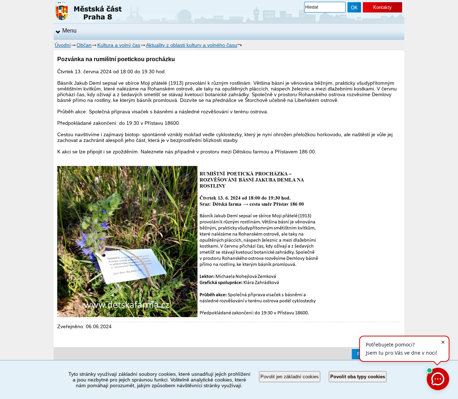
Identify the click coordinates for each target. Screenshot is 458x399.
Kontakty (382, 7)
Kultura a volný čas (118, 45)
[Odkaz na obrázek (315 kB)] (192, 315)
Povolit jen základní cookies (289, 376)
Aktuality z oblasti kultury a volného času (191, 45)
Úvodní (63, 45)
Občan (84, 45)
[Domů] (88, 12)
